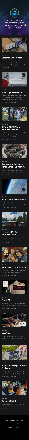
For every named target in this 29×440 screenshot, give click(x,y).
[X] (11, 423)
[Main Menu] (26, 2)
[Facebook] (14, 423)
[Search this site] (2, 2)
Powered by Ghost (14, 427)
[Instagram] (17, 423)
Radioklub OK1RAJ (12, 420)
